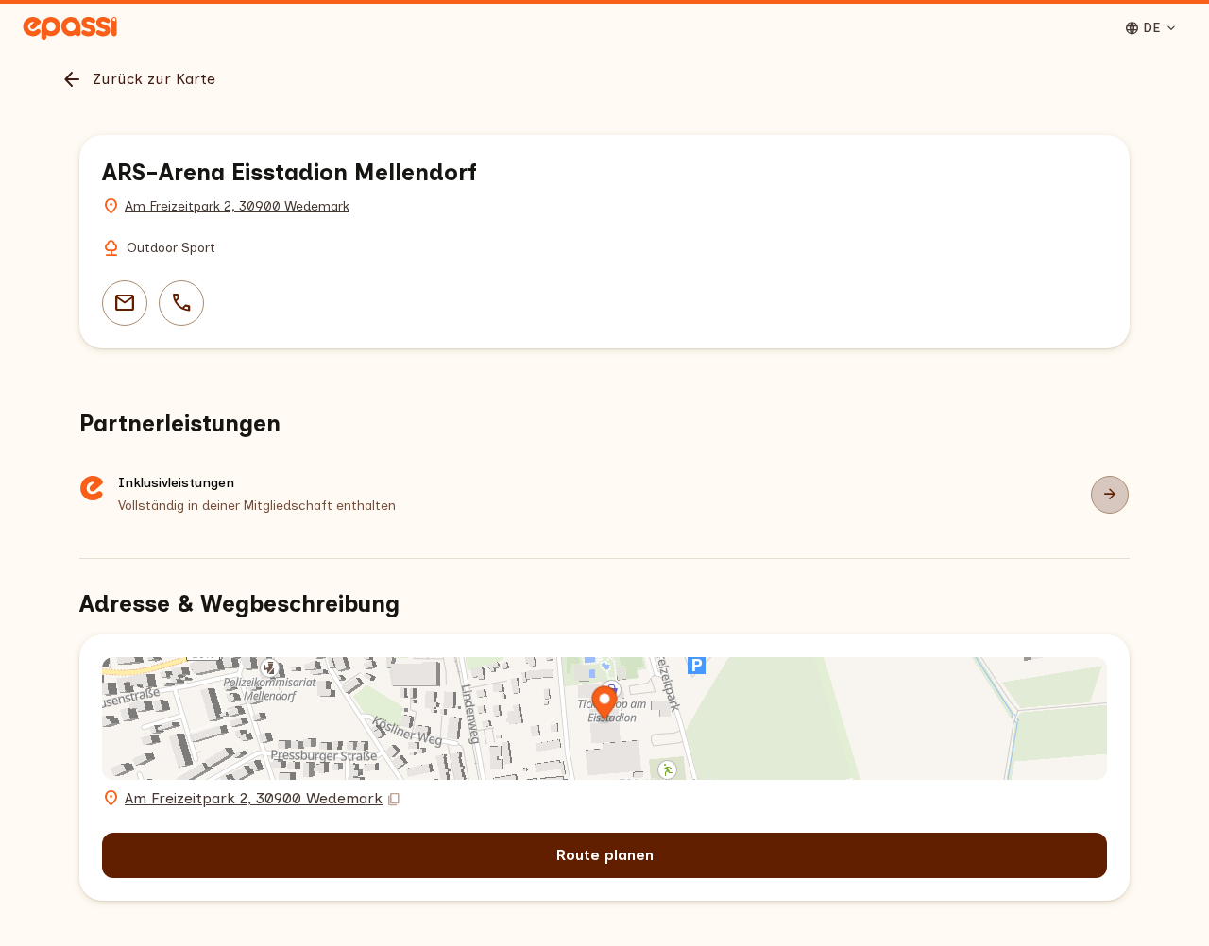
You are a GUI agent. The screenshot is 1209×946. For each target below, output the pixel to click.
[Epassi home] (70, 28)
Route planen (605, 855)
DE (1151, 28)
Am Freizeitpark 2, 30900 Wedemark (237, 206)
